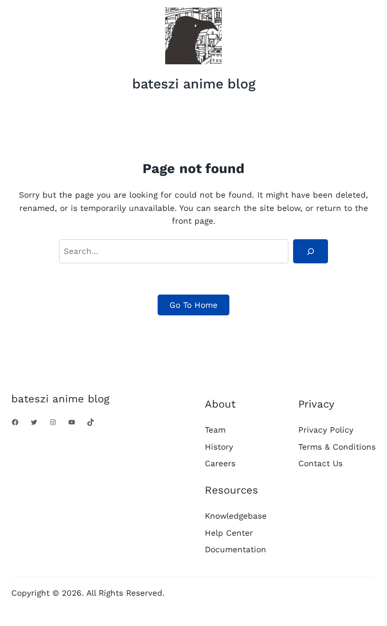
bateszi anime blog (193, 84)
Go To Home (193, 305)
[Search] (310, 251)
